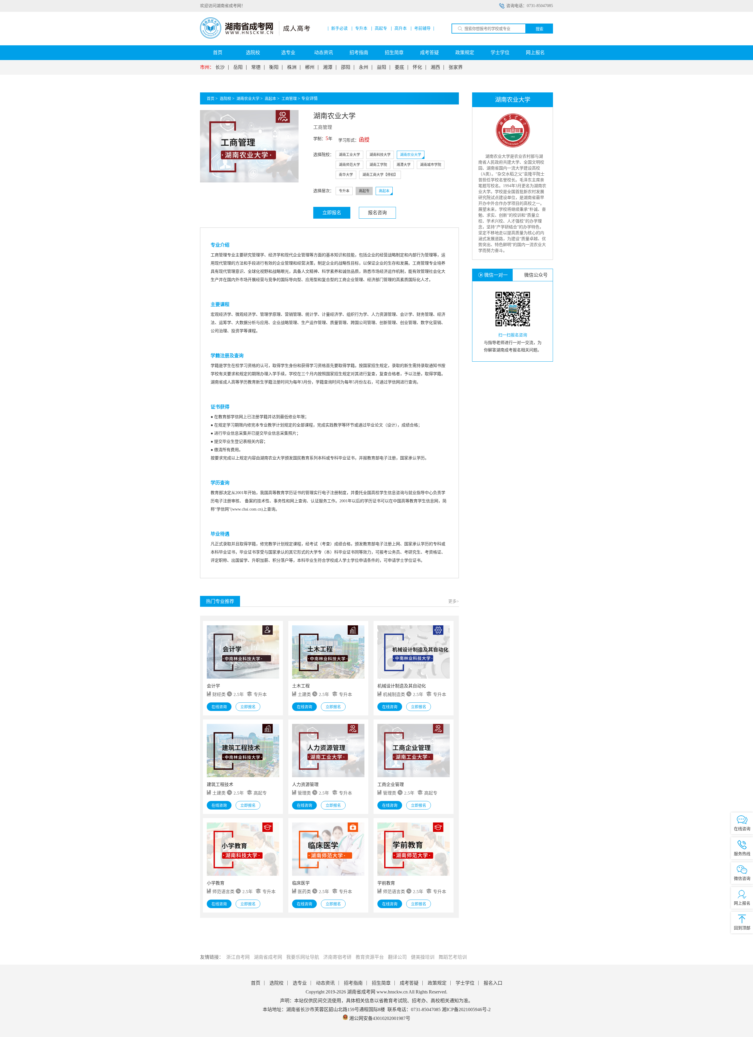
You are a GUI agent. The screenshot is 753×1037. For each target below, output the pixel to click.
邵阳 (345, 67)
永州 (363, 67)
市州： (207, 67)
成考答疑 (429, 52)
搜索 (539, 29)
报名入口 (493, 983)
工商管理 (289, 98)
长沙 (220, 67)
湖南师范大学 (349, 165)
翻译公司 (397, 957)
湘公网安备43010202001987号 (379, 1018)
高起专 (381, 28)
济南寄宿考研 (337, 957)
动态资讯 (323, 52)
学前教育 (386, 883)
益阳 (381, 67)
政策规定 (464, 52)
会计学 (213, 686)
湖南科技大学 (380, 155)
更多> (453, 601)
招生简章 (394, 52)
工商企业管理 (390, 784)
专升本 (361, 28)
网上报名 (535, 52)
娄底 (399, 67)
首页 (217, 52)
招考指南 (358, 52)
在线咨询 (219, 706)
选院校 (253, 52)
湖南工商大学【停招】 (380, 175)
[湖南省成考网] (255, 37)
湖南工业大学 (349, 155)
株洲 (291, 67)
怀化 (417, 67)
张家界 (456, 67)
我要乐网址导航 (302, 957)
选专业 (288, 52)
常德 (256, 67)
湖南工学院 (378, 165)
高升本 (400, 28)
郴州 (309, 67)
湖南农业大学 (247, 98)
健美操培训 (422, 957)
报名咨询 (377, 212)
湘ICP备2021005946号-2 (466, 1009)
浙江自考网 (238, 957)
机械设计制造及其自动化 (401, 686)
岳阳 (238, 67)
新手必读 (339, 28)
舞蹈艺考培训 (453, 957)
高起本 (270, 98)
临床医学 (301, 883)
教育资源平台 (370, 957)
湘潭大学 (404, 165)
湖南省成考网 (268, 957)
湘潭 (327, 67)
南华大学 (346, 175)
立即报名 (331, 212)
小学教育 (215, 883)
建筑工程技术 (220, 784)
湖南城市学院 (430, 165)
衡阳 (274, 67)
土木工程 (301, 686)
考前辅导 (422, 28)
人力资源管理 (305, 784)
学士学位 (500, 52)
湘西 (435, 67)
